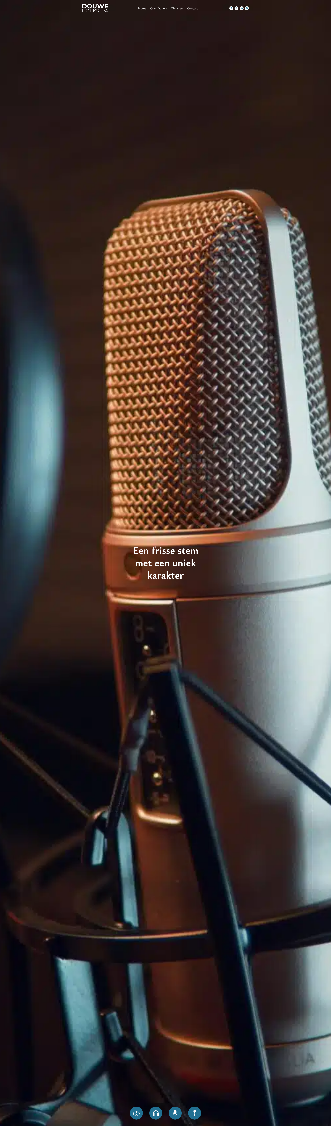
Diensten (177, 8)
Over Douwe (158, 8)
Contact (192, 8)
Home (142, 8)
